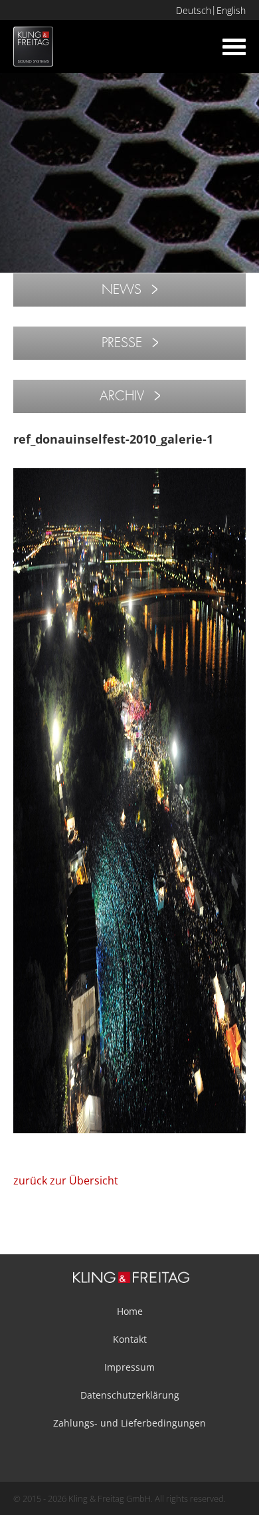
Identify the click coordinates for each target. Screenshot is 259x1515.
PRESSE (122, 343)
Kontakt (130, 1339)
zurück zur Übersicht (65, 1180)
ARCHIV (122, 396)
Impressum (129, 1367)
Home (130, 1311)
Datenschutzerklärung (129, 1395)
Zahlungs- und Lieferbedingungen (129, 1423)
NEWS (121, 289)
